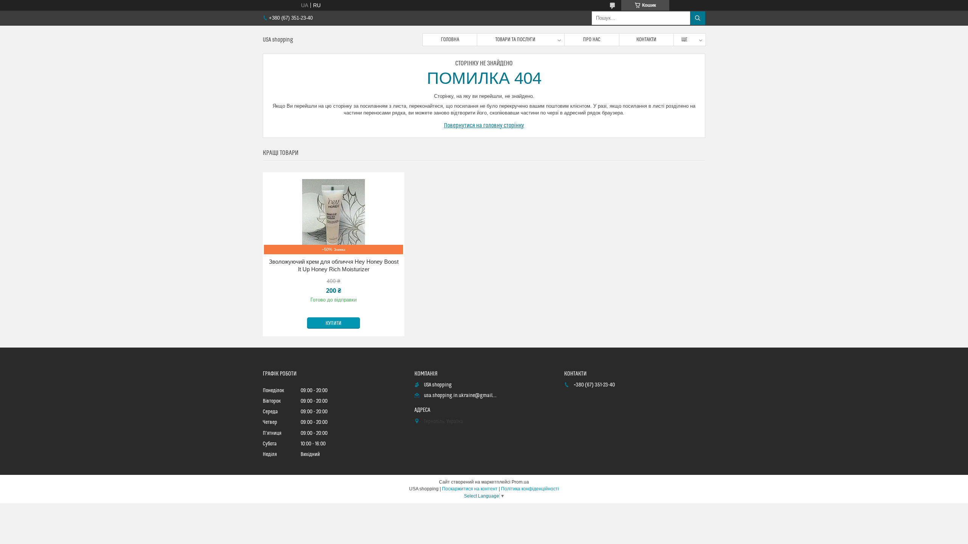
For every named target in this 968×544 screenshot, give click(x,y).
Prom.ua (520, 482)
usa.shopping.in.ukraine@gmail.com (461, 396)
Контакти (646, 40)
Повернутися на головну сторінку (484, 125)
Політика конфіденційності (530, 488)
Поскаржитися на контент (470, 488)
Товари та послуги (515, 40)
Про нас (591, 40)
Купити (333, 323)
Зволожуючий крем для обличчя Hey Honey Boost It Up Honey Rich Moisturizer (334, 265)
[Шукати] (697, 18)
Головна (450, 40)
